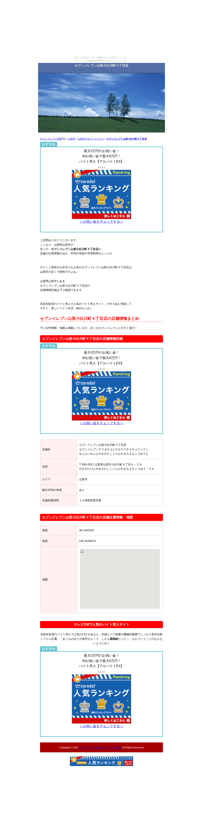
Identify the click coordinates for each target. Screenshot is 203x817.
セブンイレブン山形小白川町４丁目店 (126, 138)
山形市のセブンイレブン (91, 138)
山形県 (71, 138)
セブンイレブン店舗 (50, 138)
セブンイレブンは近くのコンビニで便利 (100, 747)
